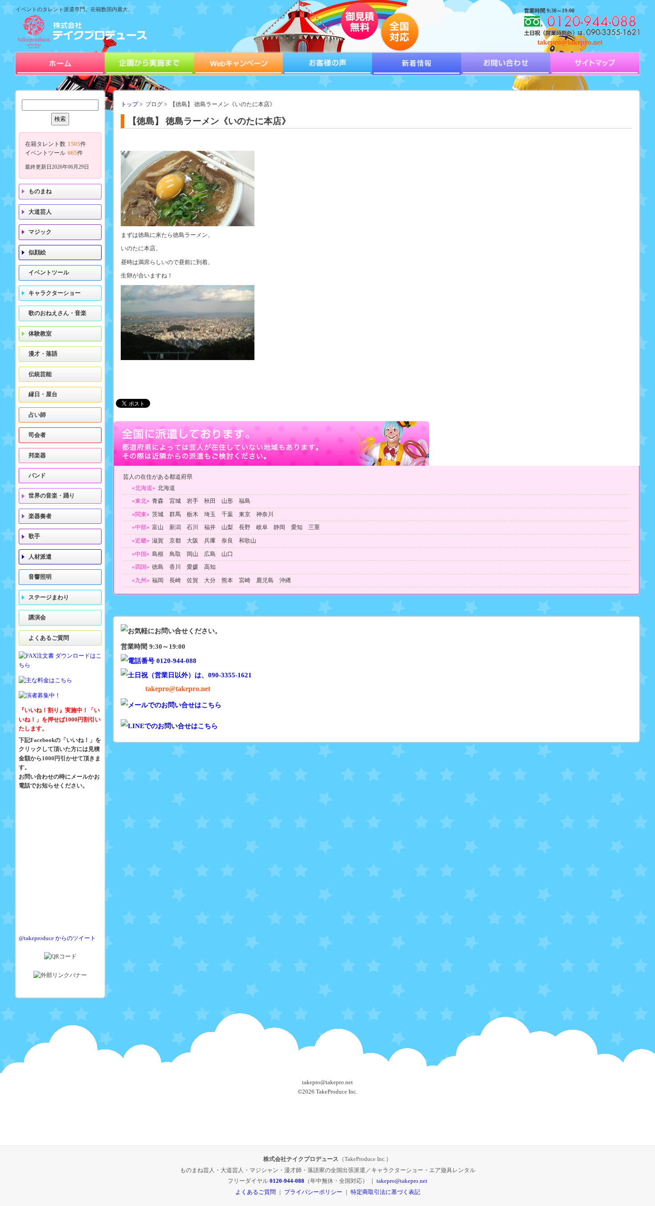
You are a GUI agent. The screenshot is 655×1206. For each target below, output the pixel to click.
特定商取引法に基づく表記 (385, 1192)
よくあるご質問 (49, 638)
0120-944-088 (287, 1180)
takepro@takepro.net (569, 42)
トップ (129, 104)
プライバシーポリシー (313, 1192)
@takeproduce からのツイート (57, 938)
